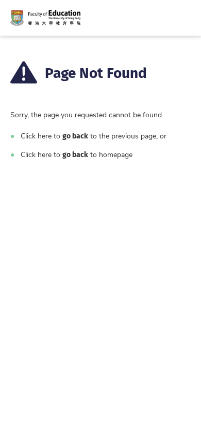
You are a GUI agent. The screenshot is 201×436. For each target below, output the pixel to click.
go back (75, 135)
